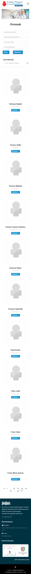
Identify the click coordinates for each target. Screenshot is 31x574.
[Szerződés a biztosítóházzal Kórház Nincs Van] (15, 37)
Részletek (14, 110)
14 (22, 488)
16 (10, 491)
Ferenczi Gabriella (15, 309)
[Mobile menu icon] (28, 3)
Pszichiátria (15, 188)
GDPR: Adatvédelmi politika (22, 559)
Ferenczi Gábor (15, 268)
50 (18, 491)
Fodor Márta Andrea (15, 473)
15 (26, 488)
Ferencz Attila (15, 145)
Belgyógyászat (15, 311)
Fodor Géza (15, 432)
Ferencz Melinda (15, 186)
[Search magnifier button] (27, 62)
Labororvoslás (15, 475)
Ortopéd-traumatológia (15, 229)
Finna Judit (15, 391)
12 (14, 488)
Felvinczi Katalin (15, 104)
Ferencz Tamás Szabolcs (15, 227)
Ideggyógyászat (15, 352)
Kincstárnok (16, 270)
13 (18, 488)
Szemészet (15, 147)
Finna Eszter (15, 350)
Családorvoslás (15, 393)
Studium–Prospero (17, 572)
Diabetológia (15, 106)
